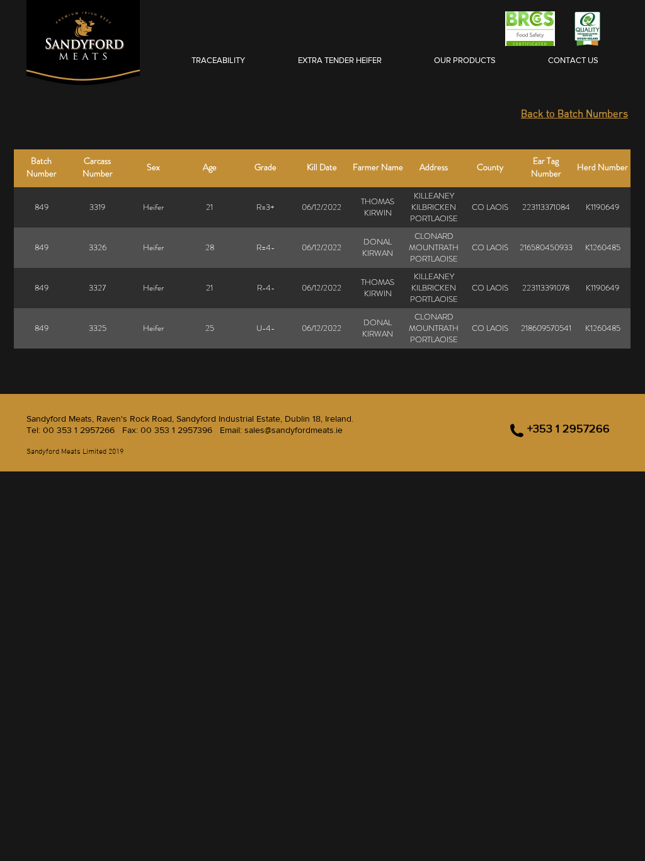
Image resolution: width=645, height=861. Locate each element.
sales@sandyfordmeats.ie (293, 430)
